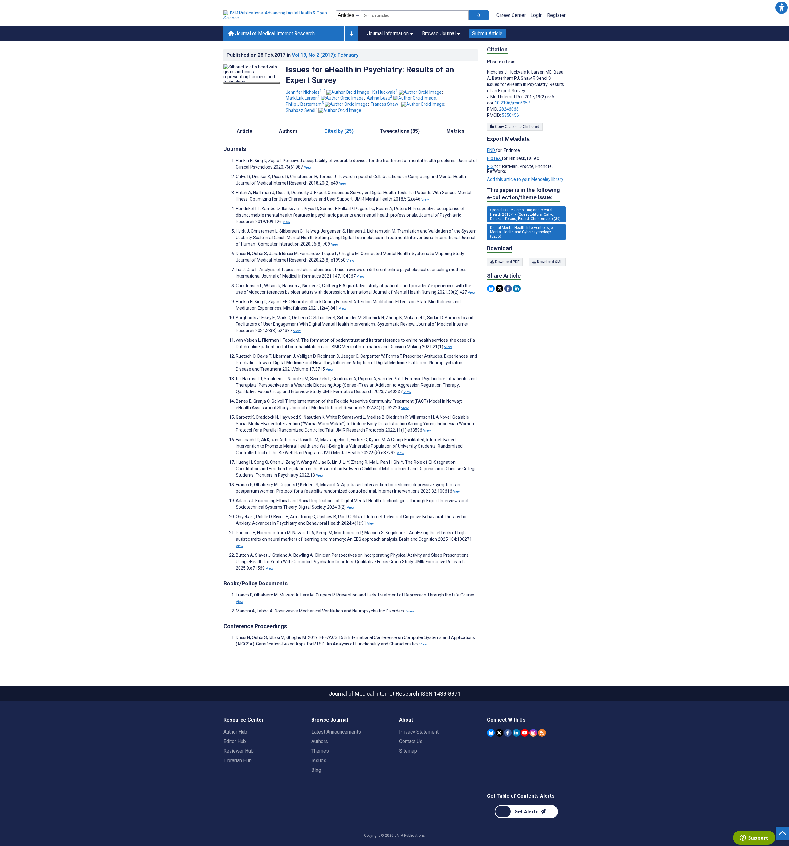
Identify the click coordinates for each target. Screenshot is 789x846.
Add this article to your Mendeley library (525, 179)
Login (536, 15)
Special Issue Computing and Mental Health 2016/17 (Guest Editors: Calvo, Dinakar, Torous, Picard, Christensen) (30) (525, 214)
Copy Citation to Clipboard (516, 126)
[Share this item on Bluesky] (491, 288)
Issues (318, 760)
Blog (316, 770)
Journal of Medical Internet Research (274, 33)
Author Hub (235, 732)
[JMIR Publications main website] (275, 15)
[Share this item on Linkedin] (517, 288)
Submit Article (487, 33)
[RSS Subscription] (542, 733)
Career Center (511, 15)
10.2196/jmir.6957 (512, 102)
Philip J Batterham (305, 104)
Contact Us (411, 741)
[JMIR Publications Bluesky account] (491, 733)
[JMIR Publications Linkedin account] (516, 733)
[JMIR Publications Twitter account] (499, 733)
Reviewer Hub (238, 751)
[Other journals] (351, 33)
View (308, 167)
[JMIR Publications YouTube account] (525, 733)
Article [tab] (244, 131)
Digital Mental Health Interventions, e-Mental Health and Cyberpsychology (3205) (522, 232)
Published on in (292, 55)
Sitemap (408, 751)
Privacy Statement (419, 732)
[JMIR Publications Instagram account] (533, 733)
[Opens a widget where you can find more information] (754, 838)
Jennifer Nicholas (305, 92)
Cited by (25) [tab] (339, 131)
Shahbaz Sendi (301, 110)
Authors (319, 741)
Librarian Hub (237, 760)
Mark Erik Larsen (303, 98)
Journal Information (388, 33)
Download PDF (506, 262)
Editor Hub (234, 741)
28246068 (509, 109)
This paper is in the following (523, 194)
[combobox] (415, 15)
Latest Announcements (336, 732)
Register (556, 15)
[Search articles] (479, 15)
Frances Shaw (385, 104)
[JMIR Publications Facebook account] (508, 733)
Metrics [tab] (455, 131)
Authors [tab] (288, 131)
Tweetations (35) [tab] (400, 131)
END (491, 150)
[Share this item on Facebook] (508, 288)
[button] (781, 7)
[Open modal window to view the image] (251, 83)
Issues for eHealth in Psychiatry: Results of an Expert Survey (370, 75)
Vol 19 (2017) (325, 55)
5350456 (510, 115)
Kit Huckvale (385, 92)
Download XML (549, 262)
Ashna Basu (379, 98)
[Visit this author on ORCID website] (347, 92)
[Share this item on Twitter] (499, 288)
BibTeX (494, 158)
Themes (320, 751)
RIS (490, 166)
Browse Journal (439, 33)
